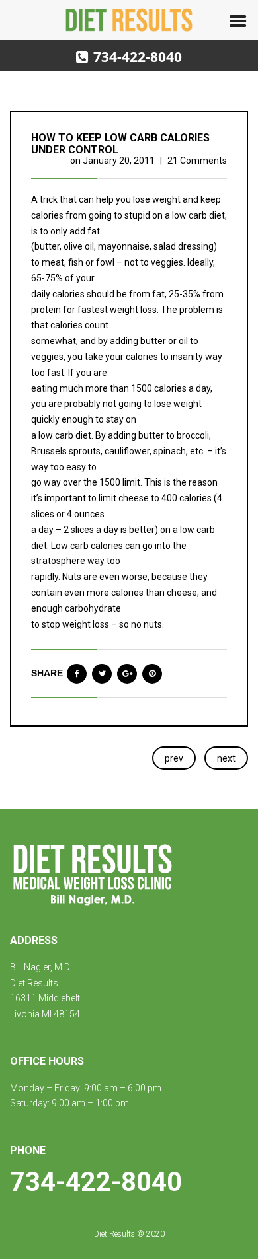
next (226, 758)
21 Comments (197, 160)
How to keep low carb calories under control (120, 143)
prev (174, 758)
